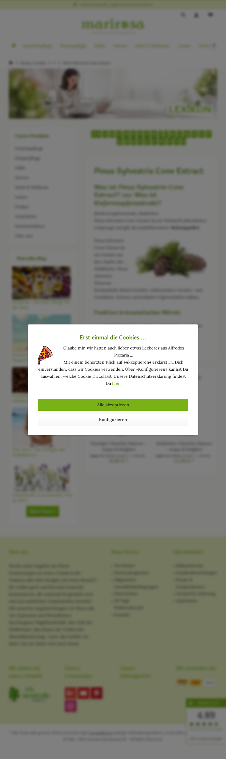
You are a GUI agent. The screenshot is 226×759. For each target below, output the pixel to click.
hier (115, 383)
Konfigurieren (113, 419)
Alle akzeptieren (113, 404)
